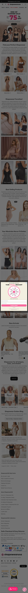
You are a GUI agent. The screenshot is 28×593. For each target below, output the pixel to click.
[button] (25, 589)
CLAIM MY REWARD (14, 305)
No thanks (14, 307)
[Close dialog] (26, 283)
